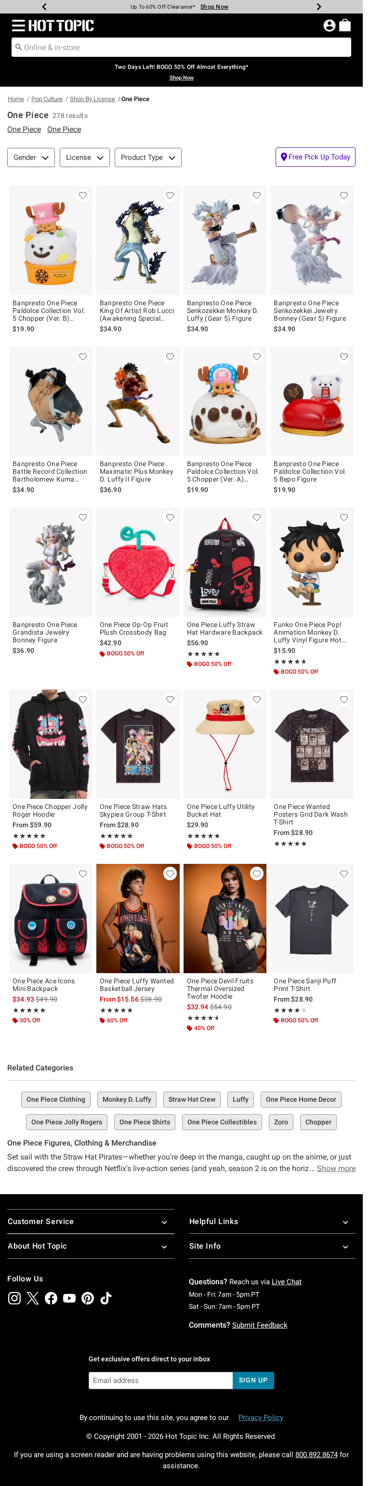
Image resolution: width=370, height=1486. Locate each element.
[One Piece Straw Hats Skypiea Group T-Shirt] (138, 744)
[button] (17, 25)
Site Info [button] (205, 1246)
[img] (14, 1298)
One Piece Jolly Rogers (66, 1122)
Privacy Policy (260, 1417)
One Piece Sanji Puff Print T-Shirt (305, 984)
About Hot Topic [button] (37, 1246)
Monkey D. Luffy (127, 1099)
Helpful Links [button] (213, 1221)
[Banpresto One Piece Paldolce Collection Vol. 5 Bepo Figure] (312, 401)
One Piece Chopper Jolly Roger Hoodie (50, 810)
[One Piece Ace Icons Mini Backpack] (50, 918)
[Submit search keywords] (19, 46)
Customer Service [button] (41, 1221)
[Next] (319, 7)
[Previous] (44, 7)
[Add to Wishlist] (83, 195)
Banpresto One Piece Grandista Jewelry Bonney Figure (45, 632)
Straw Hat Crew (192, 1099)
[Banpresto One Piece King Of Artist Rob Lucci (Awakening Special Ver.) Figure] (138, 240)
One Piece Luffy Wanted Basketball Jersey (137, 984)
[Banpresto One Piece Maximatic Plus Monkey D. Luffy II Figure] (138, 401)
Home (16, 99)
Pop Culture (47, 99)
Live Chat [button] (287, 1281)
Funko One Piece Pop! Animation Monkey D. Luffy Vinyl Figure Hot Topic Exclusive (308, 632)
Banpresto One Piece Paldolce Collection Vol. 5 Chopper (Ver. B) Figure (49, 310)
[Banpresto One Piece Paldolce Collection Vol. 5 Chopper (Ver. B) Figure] (50, 240)
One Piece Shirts (144, 1122)
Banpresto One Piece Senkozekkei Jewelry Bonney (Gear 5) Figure (310, 310)
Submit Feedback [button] (260, 1325)
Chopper (318, 1122)
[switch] (316, 157)
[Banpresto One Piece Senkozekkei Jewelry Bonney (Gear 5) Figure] (312, 240)
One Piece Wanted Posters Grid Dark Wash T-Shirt (311, 814)
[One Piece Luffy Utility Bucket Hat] (225, 744)
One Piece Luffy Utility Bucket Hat (221, 810)
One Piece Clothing (55, 1099)
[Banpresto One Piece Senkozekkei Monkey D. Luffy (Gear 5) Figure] (225, 240)
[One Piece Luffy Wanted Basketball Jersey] (138, 918)
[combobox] (181, 47)
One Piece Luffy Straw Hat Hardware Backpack (225, 628)
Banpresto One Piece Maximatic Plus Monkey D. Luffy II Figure (136, 471)
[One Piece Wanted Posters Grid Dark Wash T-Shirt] (312, 744)
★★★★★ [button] (204, 654)
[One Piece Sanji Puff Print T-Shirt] (312, 918)
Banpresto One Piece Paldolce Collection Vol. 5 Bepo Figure (310, 471)
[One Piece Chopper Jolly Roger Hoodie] (50, 744)
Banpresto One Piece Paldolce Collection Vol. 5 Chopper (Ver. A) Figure (223, 471)
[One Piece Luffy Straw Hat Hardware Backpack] (225, 562)
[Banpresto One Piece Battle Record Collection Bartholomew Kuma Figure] (50, 401)
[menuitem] (345, 25)
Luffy (241, 1099)
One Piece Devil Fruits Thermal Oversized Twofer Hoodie (220, 988)
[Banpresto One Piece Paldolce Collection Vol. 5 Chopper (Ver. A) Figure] (225, 401)
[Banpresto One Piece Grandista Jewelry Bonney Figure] (50, 562)
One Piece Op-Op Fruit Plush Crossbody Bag (134, 628)
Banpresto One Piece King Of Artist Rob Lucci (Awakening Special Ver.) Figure (137, 310)
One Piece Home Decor (301, 1099)
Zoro (281, 1122)
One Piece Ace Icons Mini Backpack (44, 984)
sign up (253, 1380)
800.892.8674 (316, 1454)
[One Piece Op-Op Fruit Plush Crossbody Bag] (138, 562)
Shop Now (214, 6)
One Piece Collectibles (222, 1122)
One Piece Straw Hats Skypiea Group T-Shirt (133, 810)
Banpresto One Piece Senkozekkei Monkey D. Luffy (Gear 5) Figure (223, 310)
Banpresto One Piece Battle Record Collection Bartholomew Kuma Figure (50, 471)
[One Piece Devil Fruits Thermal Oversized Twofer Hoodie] (225, 918)
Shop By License (92, 99)
